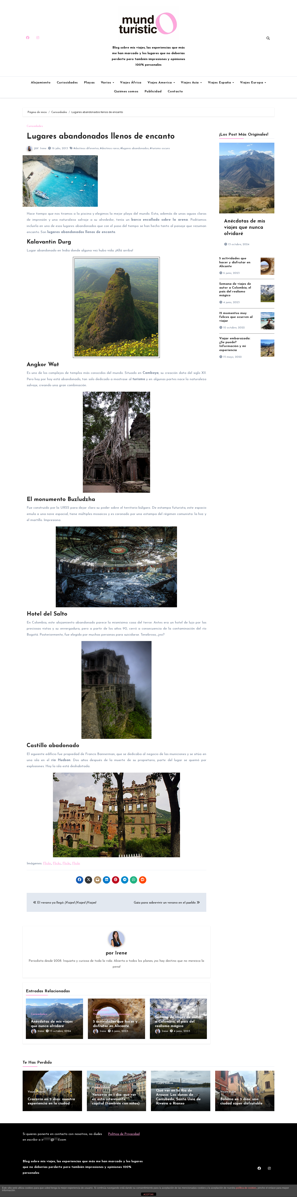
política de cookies (246, 1187)
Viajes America (160, 82)
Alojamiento (41, 82)
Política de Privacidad (124, 1134)
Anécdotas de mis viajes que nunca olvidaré (244, 227)
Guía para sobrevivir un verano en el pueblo (165, 902)
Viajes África (130, 82)
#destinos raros (109, 148)
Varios (106, 82)
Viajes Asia (190, 82)
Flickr (47, 863)
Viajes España (220, 82)
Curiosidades (67, 82)
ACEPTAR (148, 1194)
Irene (43, 148)
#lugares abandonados (134, 148)
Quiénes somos (126, 91)
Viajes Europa (252, 82)
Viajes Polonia (37, 1091)
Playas (89, 82)
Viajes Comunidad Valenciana (111, 1014)
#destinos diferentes (86, 148)
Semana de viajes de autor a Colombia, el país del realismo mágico (178, 1022)
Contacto (175, 91)
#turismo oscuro (160, 148)
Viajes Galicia (164, 1083)
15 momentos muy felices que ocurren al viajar (236, 317)
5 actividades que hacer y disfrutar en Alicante (234, 262)
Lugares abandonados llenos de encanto (101, 137)
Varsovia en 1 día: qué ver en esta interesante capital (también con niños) (116, 1099)
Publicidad (153, 91)
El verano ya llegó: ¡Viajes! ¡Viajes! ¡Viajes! (66, 902)
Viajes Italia (228, 1091)
